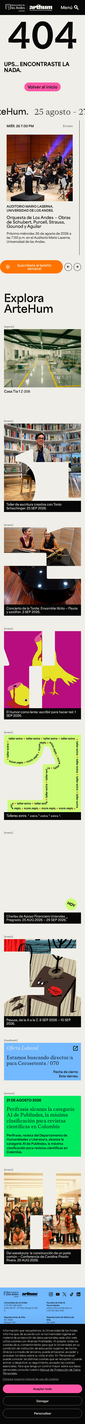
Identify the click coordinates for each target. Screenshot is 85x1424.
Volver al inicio (42, 86)
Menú (66, 7)
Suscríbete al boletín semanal (34, 267)
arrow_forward (77, 266)
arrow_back (68, 266)
